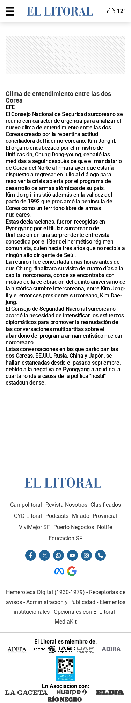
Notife (104, 527)
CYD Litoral (28, 516)
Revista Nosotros (66, 504)
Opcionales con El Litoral (84, 612)
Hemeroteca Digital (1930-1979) (45, 592)
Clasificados (105, 504)
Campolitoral (26, 504)
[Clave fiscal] (65, 679)
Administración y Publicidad (60, 602)
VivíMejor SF (34, 527)
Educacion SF (65, 538)
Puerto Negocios (73, 527)
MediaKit (65, 621)
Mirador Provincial (94, 516)
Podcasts (56, 516)
